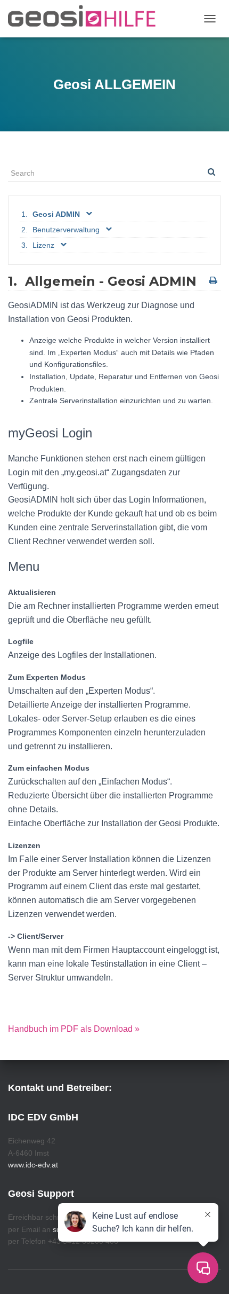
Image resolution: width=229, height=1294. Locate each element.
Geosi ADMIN (56, 214)
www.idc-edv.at (33, 1164)
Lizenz (43, 245)
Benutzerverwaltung (66, 229)
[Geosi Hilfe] (86, 18)
